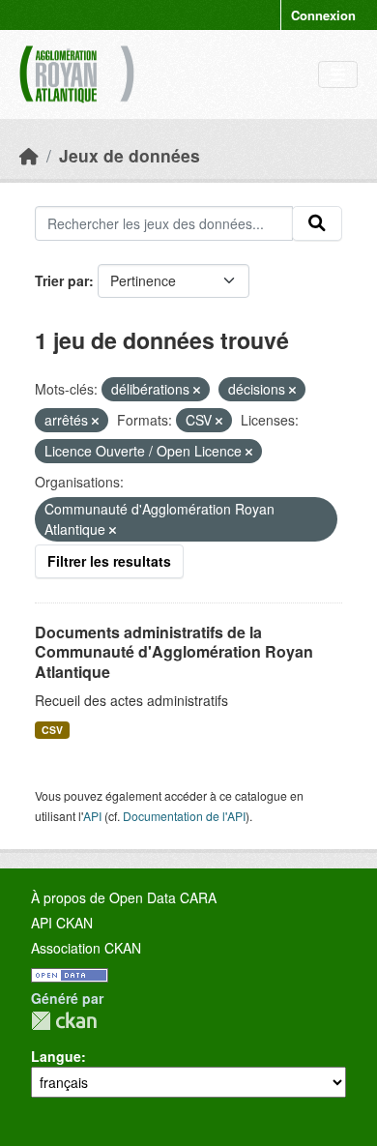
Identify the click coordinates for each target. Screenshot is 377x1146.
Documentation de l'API (184, 816)
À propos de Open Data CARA (124, 897)
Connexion (323, 15)
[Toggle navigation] (338, 75)
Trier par (62, 280)
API (92, 816)
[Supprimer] (196, 389)
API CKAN (62, 922)
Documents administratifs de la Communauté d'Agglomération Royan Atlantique (174, 652)
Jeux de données (129, 155)
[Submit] (317, 223)
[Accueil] (29, 155)
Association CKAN (86, 947)
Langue (56, 1056)
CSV (52, 729)
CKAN (64, 1021)
